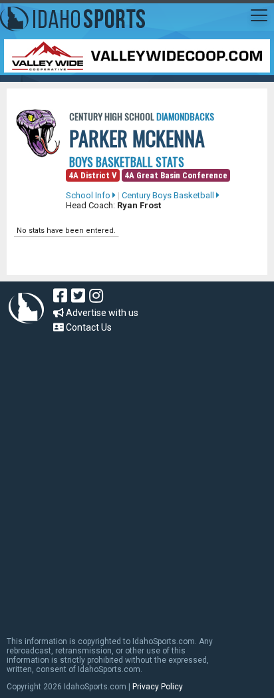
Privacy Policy (157, 686)
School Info (89, 195)
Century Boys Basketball (169, 195)
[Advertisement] (137, 478)
